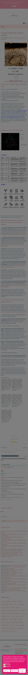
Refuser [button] (6, 670)
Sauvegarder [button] (14, 670)
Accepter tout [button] (22, 670)
